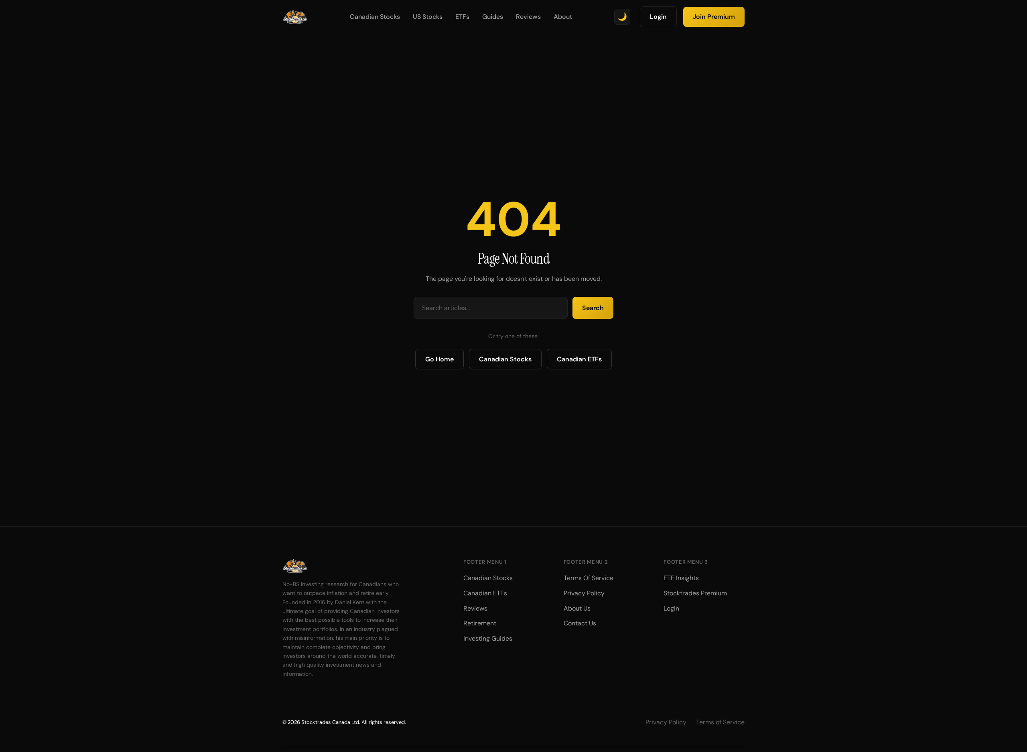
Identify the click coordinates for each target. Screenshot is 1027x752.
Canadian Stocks (375, 16)
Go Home (439, 359)
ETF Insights (681, 578)
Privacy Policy (584, 593)
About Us (577, 608)
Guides (492, 16)
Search (593, 308)
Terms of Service (720, 722)
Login (658, 16)
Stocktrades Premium (695, 593)
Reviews (528, 16)
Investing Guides (487, 638)
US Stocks (427, 16)
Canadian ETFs (579, 359)
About (563, 16)
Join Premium (714, 16)
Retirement (479, 623)
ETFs (462, 16)
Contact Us (580, 623)
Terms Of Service (588, 578)
